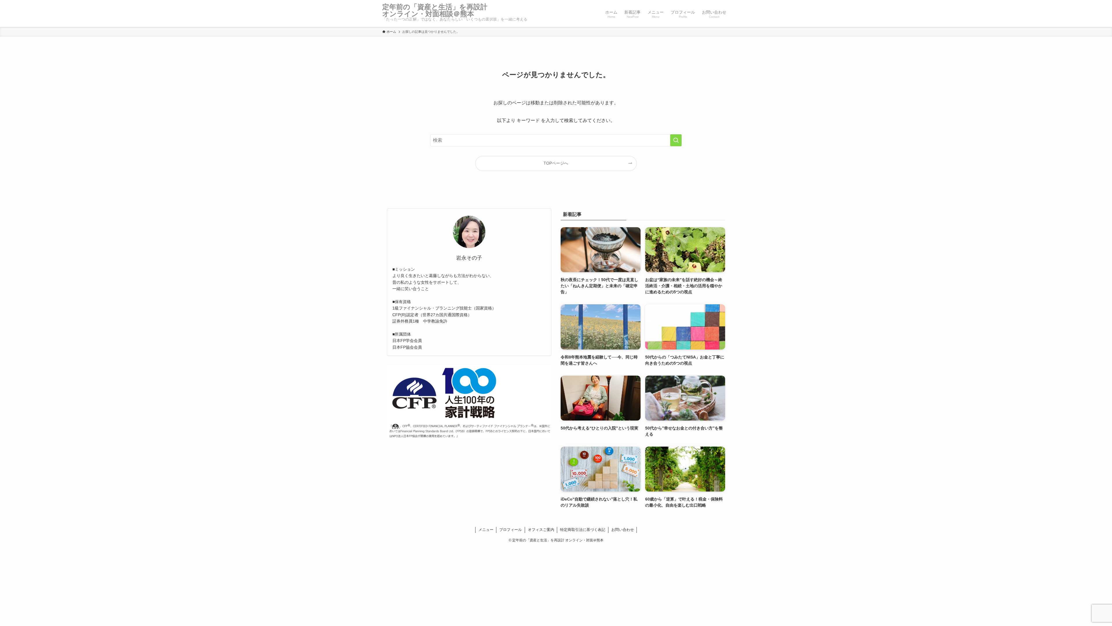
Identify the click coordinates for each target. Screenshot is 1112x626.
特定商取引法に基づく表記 (582, 529)
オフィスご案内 (541, 529)
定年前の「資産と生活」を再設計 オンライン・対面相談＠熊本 (438, 10)
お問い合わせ (622, 529)
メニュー (485, 529)
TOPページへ (556, 163)
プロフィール (510, 529)
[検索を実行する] (676, 140)
